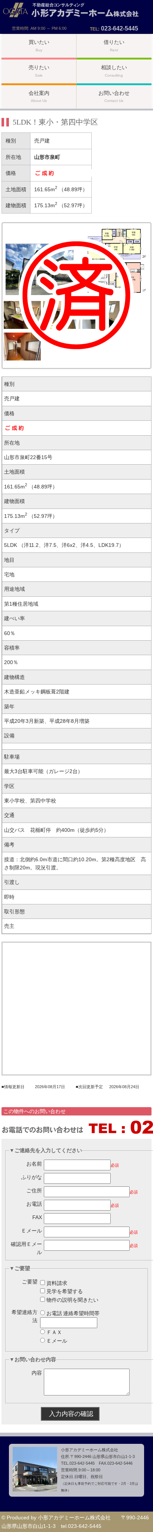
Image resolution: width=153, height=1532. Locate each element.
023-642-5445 (119, 28)
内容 (37, 1373)
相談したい (114, 70)
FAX (37, 1217)
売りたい (39, 70)
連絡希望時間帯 (81, 1313)
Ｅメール (31, 1231)
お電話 (34, 1204)
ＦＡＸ (54, 1332)
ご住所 (34, 1190)
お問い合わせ (114, 96)
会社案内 (39, 96)
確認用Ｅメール (26, 1248)
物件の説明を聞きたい (72, 1300)
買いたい (39, 45)
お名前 (34, 1164)
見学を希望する (64, 1291)
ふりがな (31, 1177)
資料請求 (56, 1283)
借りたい (114, 45)
